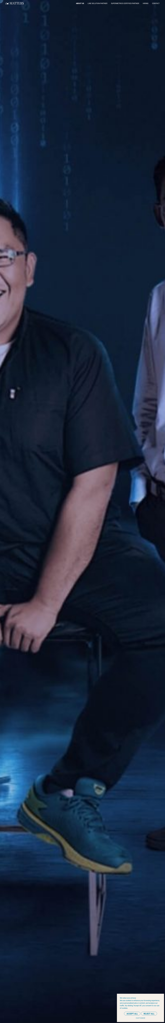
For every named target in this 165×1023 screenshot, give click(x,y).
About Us (80, 3)
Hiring (145, 3)
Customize (140, 1018)
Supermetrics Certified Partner (125, 3)
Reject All (149, 1013)
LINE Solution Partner (97, 3)
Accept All (132, 1013)
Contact (156, 3)
